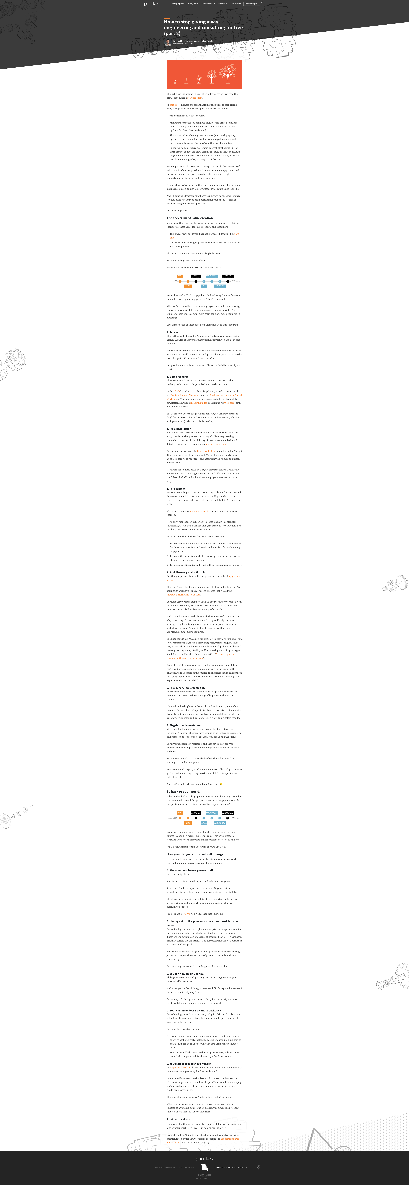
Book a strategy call (251, 4)
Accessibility (219, 1167)
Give (187, 913)
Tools (177, 391)
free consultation (206, 451)
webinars (229, 402)
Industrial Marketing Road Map (183, 594)
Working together (178, 4)
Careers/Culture (192, 4)
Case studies (222, 4)
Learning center (236, 4)
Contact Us (242, 1167)
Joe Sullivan (180, 41)
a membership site (200, 511)
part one (173, 104)
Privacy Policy (231, 1167)
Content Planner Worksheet (186, 395)
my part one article (216, 444)
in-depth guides (198, 402)
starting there (194, 97)
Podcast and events (208, 4)
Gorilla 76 (152, 3)
